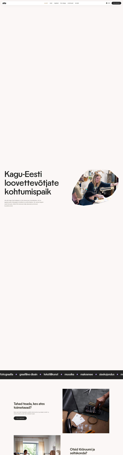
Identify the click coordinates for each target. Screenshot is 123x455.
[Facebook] (106, 3)
